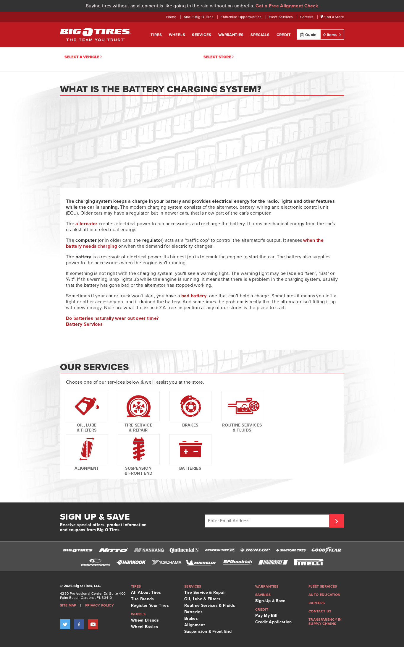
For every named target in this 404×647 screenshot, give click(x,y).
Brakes (190, 425)
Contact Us (319, 611)
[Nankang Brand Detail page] (149, 550)
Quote (310, 35)
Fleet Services (281, 17)
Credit (284, 35)
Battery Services (84, 324)
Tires (157, 35)
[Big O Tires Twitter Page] (65, 624)
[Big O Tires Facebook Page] (79, 624)
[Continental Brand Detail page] (184, 550)
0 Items (330, 35)
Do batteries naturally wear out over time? (112, 318)
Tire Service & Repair (138, 428)
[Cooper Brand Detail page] (95, 562)
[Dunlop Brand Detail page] (255, 550)
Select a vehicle (82, 57)
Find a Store (333, 17)
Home (171, 17)
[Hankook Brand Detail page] (131, 562)
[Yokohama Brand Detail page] (166, 562)
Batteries (190, 468)
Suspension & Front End (139, 471)
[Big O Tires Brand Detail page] (78, 550)
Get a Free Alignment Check (287, 6)
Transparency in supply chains (325, 621)
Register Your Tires (150, 605)
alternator (86, 224)
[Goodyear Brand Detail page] (326, 550)
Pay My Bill (266, 615)
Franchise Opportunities (242, 17)
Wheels (177, 35)
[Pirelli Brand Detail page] (308, 562)
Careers (307, 17)
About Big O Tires (199, 17)
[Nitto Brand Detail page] (113, 550)
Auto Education (324, 595)
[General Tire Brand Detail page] (219, 550)
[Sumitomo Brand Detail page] (290, 550)
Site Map (68, 605)
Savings (263, 595)
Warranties (231, 35)
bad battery (194, 296)
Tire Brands (142, 598)
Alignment (87, 468)
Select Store (217, 57)
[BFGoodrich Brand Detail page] (237, 562)
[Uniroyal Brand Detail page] (273, 562)
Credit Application (273, 622)
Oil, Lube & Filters (87, 428)
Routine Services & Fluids (242, 428)
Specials (261, 35)
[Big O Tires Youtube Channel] (93, 624)
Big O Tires (95, 34)
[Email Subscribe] (336, 521)
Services (202, 35)
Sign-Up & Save (270, 600)
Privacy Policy (99, 605)
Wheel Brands (145, 620)
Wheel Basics (144, 626)
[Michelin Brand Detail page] (202, 562)
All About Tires (146, 592)
